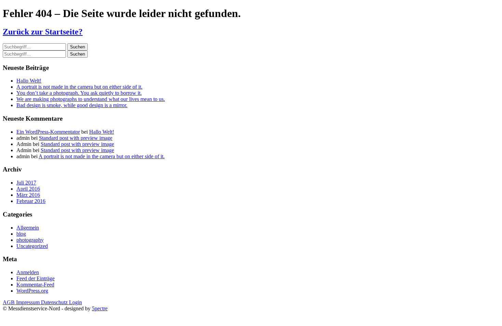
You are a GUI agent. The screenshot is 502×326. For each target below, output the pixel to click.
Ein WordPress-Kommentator (48, 132)
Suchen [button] (77, 46)
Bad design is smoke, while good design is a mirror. (71, 105)
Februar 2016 (30, 201)
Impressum (28, 302)
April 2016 (28, 189)
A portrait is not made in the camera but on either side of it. (79, 87)
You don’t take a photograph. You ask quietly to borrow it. (79, 93)
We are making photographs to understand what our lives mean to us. (90, 99)
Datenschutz (55, 302)
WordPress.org (32, 291)
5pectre (100, 308)
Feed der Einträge (35, 278)
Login (75, 302)
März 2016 (28, 195)
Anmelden (27, 272)
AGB (9, 302)
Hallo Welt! (28, 81)
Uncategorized (32, 246)
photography (30, 240)
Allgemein (27, 228)
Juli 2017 (26, 183)
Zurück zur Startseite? (43, 31)
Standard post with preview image (75, 138)
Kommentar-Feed (35, 284)
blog (21, 234)
